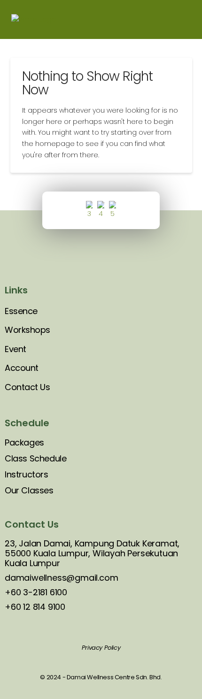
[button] (184, 19)
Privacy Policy (101, 647)
